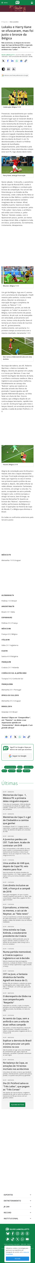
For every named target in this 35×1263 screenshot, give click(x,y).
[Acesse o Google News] (21, 61)
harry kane (26, 770)
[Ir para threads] (27, 1233)
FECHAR (17, 1259)
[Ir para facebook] (13, 1233)
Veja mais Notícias (17, 1105)
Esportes (8, 1194)
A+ (8, 69)
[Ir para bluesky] (8, 1233)
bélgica (4, 770)
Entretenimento (12, 1200)
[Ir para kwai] (22, 1233)
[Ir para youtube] (27, 1239)
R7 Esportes (4, 22)
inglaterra (12, 770)
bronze (20, 767)
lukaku (19, 770)
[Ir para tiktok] (13, 1239)
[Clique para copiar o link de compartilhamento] (26, 61)
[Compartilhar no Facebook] (8, 61)
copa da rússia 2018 (10, 767)
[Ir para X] (17, 1239)
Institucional (11, 1218)
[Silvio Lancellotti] (17, 8)
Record (7, 1212)
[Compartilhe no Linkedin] (12, 61)
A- (14, 69)
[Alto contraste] (3, 69)
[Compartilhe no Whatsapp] (17, 61)
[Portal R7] (17, 2)
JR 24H (6, 1206)
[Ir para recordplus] (8, 1239)
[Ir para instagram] (17, 1233)
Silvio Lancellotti (14, 22)
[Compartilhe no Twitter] (3, 61)
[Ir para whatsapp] (22, 1239)
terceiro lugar (28, 767)
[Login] (32, 2)
